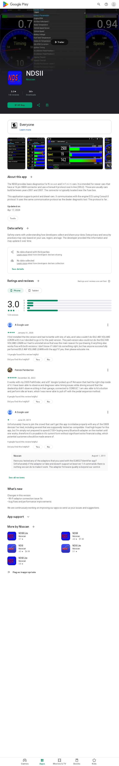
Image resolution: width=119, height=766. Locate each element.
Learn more (25, 129)
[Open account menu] (113, 4)
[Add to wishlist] (47, 105)
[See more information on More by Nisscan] (33, 526)
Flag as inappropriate (21, 572)
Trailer (59, 42)
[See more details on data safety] (18, 269)
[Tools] (12, 218)
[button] (16, 153)
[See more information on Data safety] (27, 228)
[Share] (38, 105)
